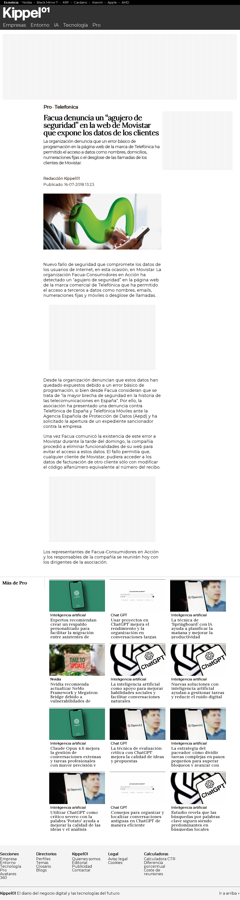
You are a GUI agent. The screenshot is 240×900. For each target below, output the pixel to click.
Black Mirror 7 (47, 2)
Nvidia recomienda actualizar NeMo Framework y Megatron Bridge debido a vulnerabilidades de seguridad (74, 694)
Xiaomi (97, 2)
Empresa (8, 859)
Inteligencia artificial (68, 615)
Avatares (8, 874)
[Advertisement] (120, 67)
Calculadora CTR (159, 859)
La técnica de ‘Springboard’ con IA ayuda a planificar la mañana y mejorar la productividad (192, 628)
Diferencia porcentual (154, 864)
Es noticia (11, 2)
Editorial (79, 863)
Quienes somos (86, 859)
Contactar (81, 870)
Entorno (39, 25)
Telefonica (66, 107)
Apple (112, 2)
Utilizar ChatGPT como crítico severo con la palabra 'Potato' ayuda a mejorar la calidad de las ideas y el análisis (75, 821)
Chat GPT (119, 615)
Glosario (43, 866)
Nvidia (27, 2)
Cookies (115, 863)
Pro (96, 25)
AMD (125, 2)
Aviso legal (118, 859)
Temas (42, 863)
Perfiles (43, 859)
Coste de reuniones (153, 872)
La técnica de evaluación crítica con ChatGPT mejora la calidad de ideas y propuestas (137, 755)
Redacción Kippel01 (61, 178)
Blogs (41, 870)
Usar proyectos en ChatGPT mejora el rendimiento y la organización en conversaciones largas (133, 628)
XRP (66, 2)
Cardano (80, 2)
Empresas (14, 25)
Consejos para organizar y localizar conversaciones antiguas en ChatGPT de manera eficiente (137, 819)
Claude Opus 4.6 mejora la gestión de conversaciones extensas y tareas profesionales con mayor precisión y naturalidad (75, 759)
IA (56, 25)
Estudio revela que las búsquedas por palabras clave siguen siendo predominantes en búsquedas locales (195, 821)
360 (3, 878)
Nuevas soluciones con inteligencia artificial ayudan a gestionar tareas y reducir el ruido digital (197, 690)
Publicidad (82, 866)
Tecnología (75, 25)
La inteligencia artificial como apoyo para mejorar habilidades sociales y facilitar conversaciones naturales (137, 692)
